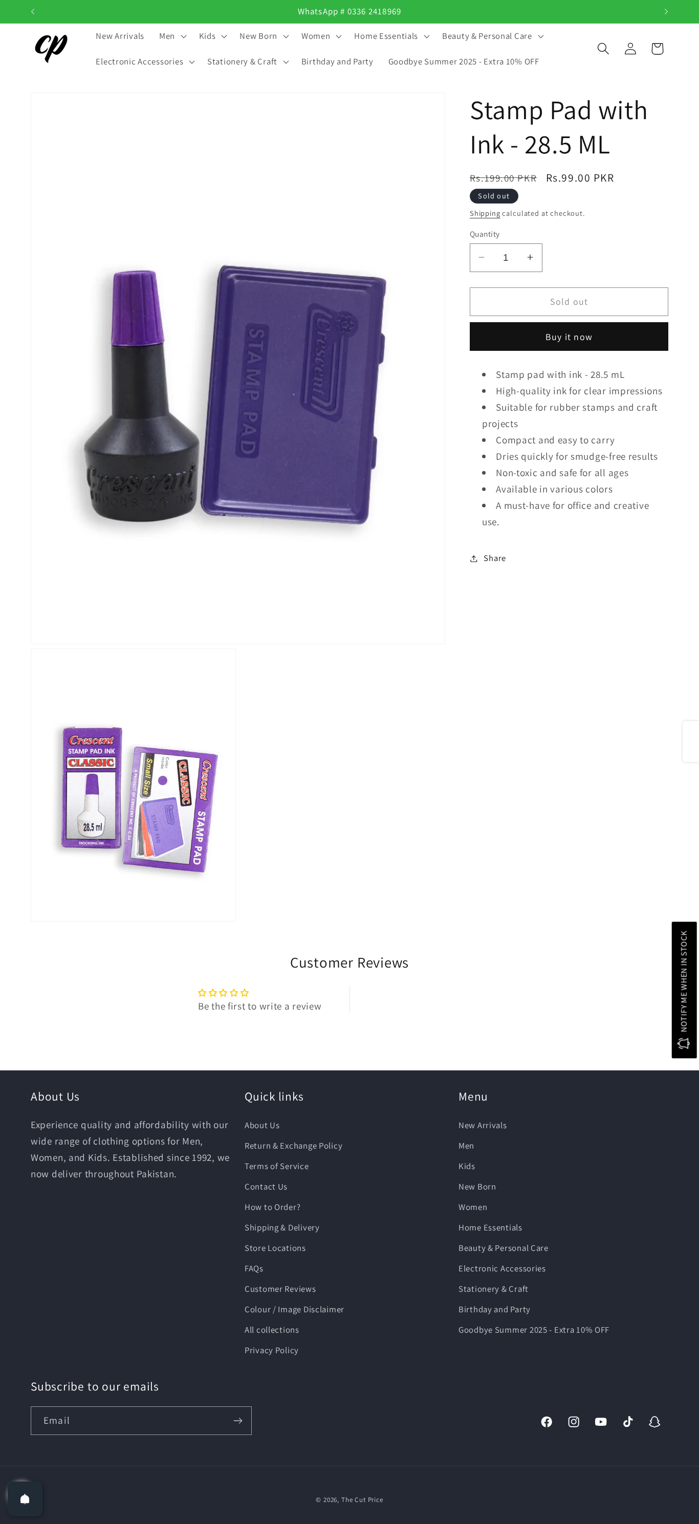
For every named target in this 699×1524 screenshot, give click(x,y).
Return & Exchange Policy (293, 1145)
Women (473, 1206)
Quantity (485, 234)
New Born (477, 1186)
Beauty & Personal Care (503, 1247)
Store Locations (275, 1247)
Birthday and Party (494, 1308)
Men (466, 1145)
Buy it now (569, 336)
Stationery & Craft (493, 1288)
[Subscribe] (237, 1420)
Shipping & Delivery (282, 1226)
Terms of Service (277, 1165)
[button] (171, 36)
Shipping (485, 212)
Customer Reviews (280, 1288)
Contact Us (266, 1186)
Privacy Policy (272, 1349)
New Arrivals (482, 1124)
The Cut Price (362, 1499)
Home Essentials (490, 1226)
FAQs (254, 1267)
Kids (466, 1165)
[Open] (25, 1499)
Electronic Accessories (502, 1267)
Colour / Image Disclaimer (294, 1308)
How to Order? (272, 1206)
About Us (262, 1124)
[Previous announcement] (32, 12)
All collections (272, 1329)
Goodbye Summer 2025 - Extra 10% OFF (533, 1329)
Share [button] (495, 558)
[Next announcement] (666, 12)
